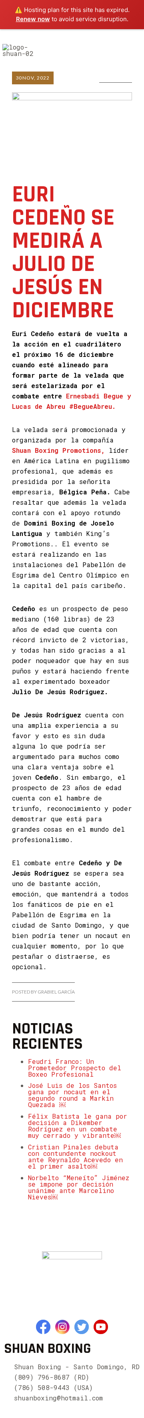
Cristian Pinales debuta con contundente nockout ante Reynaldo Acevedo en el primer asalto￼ (75, 1156)
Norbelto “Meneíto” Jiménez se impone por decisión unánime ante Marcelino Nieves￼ (78, 1187)
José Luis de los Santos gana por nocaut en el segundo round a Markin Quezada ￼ (72, 1095)
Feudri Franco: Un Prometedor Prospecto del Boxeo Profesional (74, 1067)
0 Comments (115, 77)
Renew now (33, 19)
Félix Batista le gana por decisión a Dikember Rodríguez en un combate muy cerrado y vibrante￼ (77, 1125)
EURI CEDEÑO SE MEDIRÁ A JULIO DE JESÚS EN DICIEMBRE (63, 252)
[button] (133, 49)
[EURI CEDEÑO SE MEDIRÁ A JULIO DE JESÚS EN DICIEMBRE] (72, 122)
